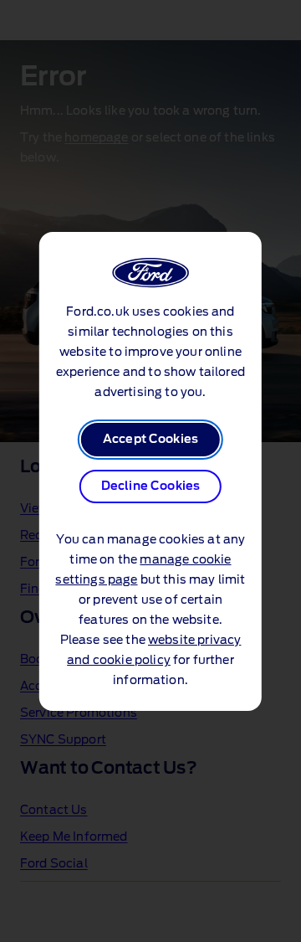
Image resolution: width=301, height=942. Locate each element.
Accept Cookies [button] (150, 439)
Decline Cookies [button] (150, 486)
